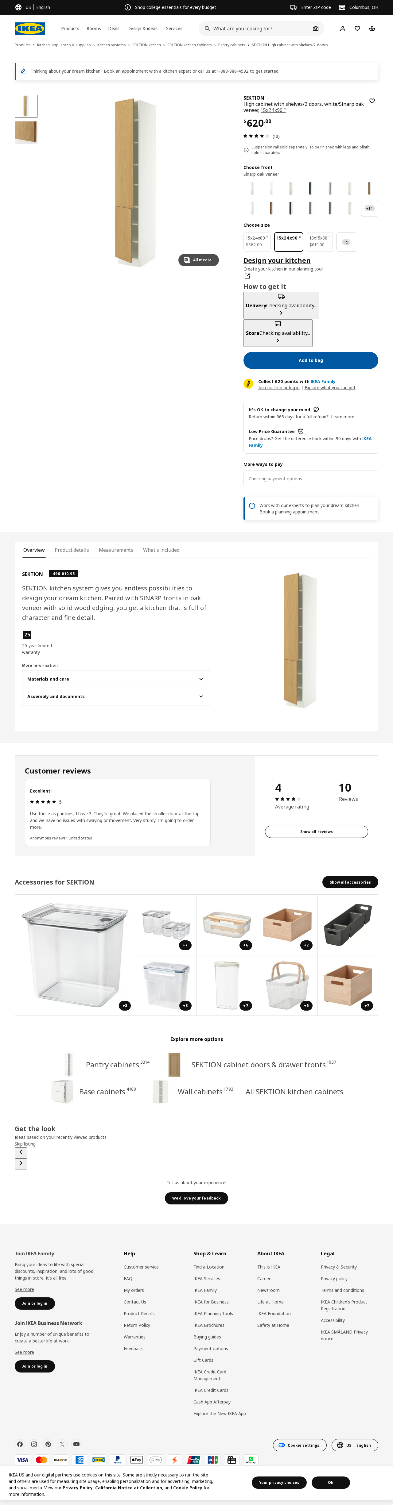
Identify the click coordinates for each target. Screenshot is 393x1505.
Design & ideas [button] (142, 28)
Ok (330, 1482)
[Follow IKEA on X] (62, 1444)
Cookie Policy (187, 1488)
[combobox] (255, 28)
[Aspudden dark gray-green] (330, 208)
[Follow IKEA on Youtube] (76, 1444)
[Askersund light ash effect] (350, 188)
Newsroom (268, 1290)
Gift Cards (203, 1360)
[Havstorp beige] (291, 188)
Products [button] (70, 28)
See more (24, 1289)
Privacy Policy (78, 1488)
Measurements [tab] (116, 550)
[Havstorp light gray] (330, 188)
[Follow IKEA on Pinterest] (48, 1444)
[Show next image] (211, 183)
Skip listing (25, 1144)
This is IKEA (268, 1267)
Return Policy (137, 1325)
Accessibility (333, 1320)
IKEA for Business (211, 1302)
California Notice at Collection (128, 1488)
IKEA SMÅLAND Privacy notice (344, 1335)
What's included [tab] (161, 550)
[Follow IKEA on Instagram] (34, 1444)
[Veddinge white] (271, 188)
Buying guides (207, 1337)
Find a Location (208, 1267)
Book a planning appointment (289, 512)
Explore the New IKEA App (219, 1413)
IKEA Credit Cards (210, 1390)
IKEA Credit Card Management (209, 1375)
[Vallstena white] (252, 188)
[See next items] (21, 1163)
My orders (134, 1290)
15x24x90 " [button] (273, 110)
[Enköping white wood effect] (252, 208)
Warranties (135, 1337)
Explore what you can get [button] (330, 387)
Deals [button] (113, 28)
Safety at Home (273, 1325)
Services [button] (174, 28)
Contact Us (135, 1302)
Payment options (210, 1348)
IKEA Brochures (208, 1325)
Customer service (141, 1267)
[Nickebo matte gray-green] (310, 208)
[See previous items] (21, 1152)
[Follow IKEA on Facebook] (20, 1444)
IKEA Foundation (274, 1313)
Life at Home (270, 1302)
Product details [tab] (72, 550)
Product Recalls (139, 1313)
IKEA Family (205, 1290)
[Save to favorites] (372, 101)
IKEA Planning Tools (213, 1313)
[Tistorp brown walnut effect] (369, 188)
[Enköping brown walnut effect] (271, 208)
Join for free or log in (279, 387)
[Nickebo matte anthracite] (291, 208)
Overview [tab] (34, 550)
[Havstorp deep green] (310, 188)
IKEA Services (206, 1278)
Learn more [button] (342, 417)
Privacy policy (334, 1278)
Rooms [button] (94, 28)
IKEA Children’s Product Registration (344, 1305)
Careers (265, 1278)
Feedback (133, 1348)
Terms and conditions (342, 1290)
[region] (135, 183)
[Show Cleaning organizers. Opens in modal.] (348, 925)
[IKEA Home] (30, 28)
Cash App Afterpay (212, 1402)
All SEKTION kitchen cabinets (294, 1091)
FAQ (128, 1278)
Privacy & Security (339, 1267)
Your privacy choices (279, 1482)
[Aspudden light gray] (350, 208)
